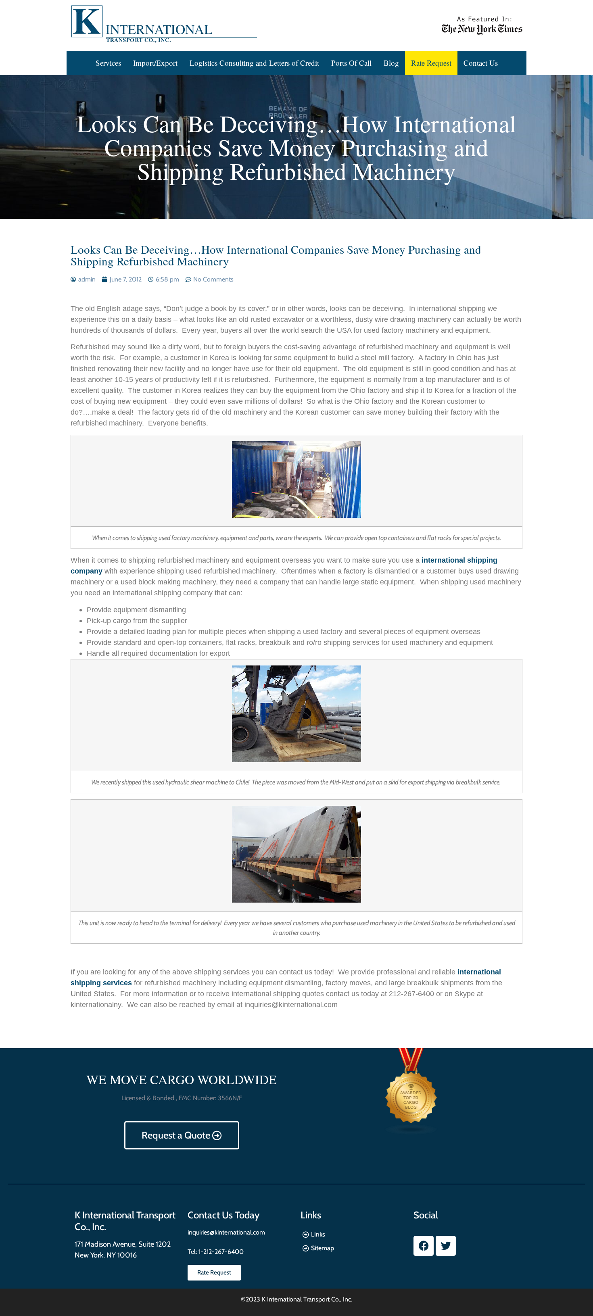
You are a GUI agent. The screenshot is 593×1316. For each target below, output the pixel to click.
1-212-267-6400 (220, 1252)
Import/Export (155, 63)
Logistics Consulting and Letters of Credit (254, 63)
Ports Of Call (351, 63)
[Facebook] (423, 1246)
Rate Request (431, 63)
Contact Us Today (223, 1215)
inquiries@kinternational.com (226, 1232)
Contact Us (481, 63)
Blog (391, 63)
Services (108, 63)
